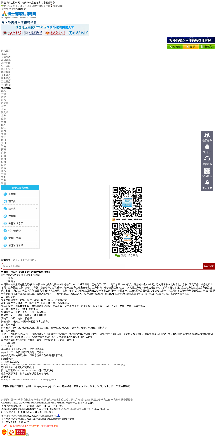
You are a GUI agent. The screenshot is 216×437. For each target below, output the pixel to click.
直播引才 (6, 57)
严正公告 (96, 399)
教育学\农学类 (16, 223)
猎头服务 (86, 399)
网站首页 (6, 50)
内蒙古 (4, 103)
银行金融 (6, 66)
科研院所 (6, 72)
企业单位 (6, 75)
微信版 (12, 9)
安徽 (3, 121)
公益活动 (66, 399)
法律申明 (16, 399)
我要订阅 (58, 6)
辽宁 (3, 106)
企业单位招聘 (27, 260)
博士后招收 (7, 69)
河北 (3, 97)
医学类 (12, 208)
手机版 (4, 9)
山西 (3, 100)
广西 (3, 155)
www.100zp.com (19, 416)
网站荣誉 (76, 399)
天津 (3, 94)
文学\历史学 (15, 238)
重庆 (3, 137)
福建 (3, 134)
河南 (3, 168)
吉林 (3, 109)
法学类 (12, 216)
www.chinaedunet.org (46, 416)
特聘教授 (6, 84)
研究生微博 (107, 399)
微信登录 (8, 6)
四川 (3, 140)
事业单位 (6, 78)
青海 (3, 180)
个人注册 (27, 6)
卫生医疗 (6, 81)
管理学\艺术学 (16, 245)
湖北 (3, 165)
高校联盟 (118, 399)
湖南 (3, 162)
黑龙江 (4, 112)
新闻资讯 (6, 60)
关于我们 (6, 399)
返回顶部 (207, 188)
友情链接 (56, 399)
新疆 (3, 183)
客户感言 (36, 399)
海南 (3, 158)
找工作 (4, 53)
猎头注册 (45, 6)
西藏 (3, 149)
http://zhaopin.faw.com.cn (27, 370)
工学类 (12, 194)
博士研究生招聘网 (75, 402)
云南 (3, 146)
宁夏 (3, 177)
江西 (3, 131)
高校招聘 (6, 63)
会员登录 (17, 6)
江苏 (3, 125)
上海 (3, 115)
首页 (15, 260)
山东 (3, 118)
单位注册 (36, 6)
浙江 (3, 128)
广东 (3, 152)
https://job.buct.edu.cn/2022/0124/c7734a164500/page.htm (28, 379)
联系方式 (46, 399)
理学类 (12, 201)
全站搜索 (209, 266)
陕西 (3, 171)
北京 (3, 91)
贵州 (3, 143)
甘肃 (3, 174)
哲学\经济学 (15, 231)
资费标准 (26, 399)
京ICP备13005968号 (71, 409)
